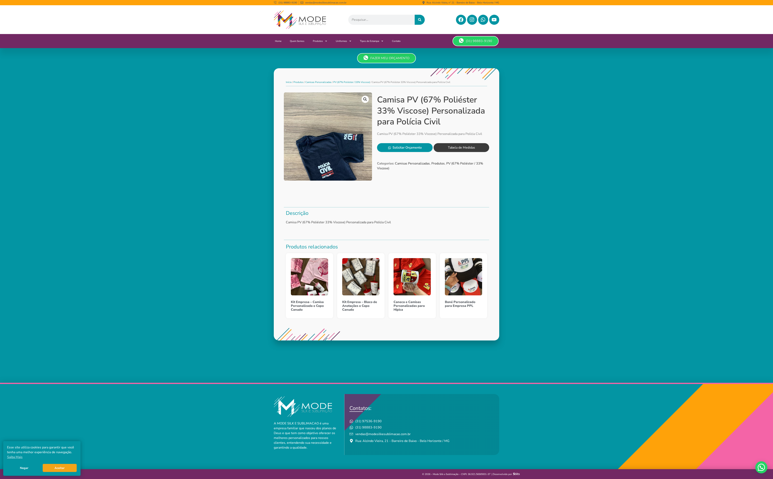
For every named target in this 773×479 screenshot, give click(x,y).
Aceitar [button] (60, 468)
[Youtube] (494, 20)
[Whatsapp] (483, 20)
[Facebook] (461, 20)
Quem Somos (297, 41)
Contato (396, 41)
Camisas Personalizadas (318, 82)
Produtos (318, 41)
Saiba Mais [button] (15, 457)
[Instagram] (472, 20)
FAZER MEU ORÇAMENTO (389, 58)
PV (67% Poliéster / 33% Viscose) (351, 82)
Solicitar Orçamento (407, 147)
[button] (365, 99)
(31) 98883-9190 (479, 41)
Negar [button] (24, 468)
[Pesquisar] (420, 20)
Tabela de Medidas (461, 147)
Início (289, 82)
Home (278, 41)
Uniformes (341, 41)
